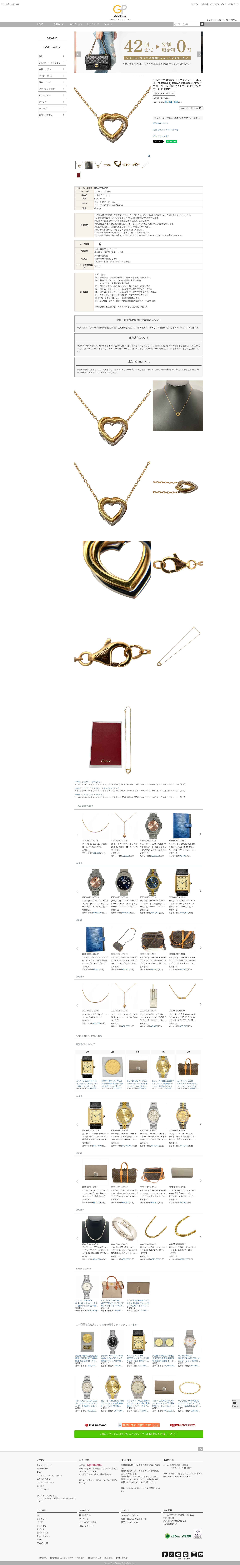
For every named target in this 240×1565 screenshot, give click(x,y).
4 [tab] (140, 75)
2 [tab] (136, 75)
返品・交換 (126, 1460)
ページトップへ (200, 1449)
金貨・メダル (45, 69)
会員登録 (204, 4)
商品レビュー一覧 (86, 1526)
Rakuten (186, 1559)
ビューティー (45, 95)
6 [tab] (144, 75)
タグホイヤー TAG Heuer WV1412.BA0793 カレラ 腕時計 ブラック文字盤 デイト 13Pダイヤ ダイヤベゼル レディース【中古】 (112, 1361)
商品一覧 (60, 24)
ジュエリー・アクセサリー (50, 63)
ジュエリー (41, 1519)
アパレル (43, 102)
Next (200, 54)
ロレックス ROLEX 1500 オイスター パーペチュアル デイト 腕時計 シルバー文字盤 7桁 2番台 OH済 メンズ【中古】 (86, 1406)
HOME (77, 782)
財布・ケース (45, 82)
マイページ (94, 24)
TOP (41, 24)
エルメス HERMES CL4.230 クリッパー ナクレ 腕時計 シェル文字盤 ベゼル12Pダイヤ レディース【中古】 (86, 1305)
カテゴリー (42, 1510)
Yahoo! (178, 1559)
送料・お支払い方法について (133, 1519)
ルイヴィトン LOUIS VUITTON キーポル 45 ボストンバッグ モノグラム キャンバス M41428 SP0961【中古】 (188, 1086)
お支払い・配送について (55, 1498)
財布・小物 (41, 1526)
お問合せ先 (169, 1460)
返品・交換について (137, 1488)
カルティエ (99, 795)
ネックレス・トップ (111, 788)
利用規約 (80, 1558)
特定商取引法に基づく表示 (61, 1558)
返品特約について (160, 123)
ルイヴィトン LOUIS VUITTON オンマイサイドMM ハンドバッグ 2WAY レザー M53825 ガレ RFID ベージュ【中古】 (112, 1305)
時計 (41, 56)
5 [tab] (142, 75)
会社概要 (168, 1510)
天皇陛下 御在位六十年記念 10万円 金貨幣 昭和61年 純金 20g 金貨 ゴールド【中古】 (112, 1083)
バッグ (39, 1522)
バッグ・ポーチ (46, 76)
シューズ (43, 108)
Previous (78, 54)
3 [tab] (138, 75)
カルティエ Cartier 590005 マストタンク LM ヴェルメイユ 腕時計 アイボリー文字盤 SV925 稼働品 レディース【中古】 (87, 1086)
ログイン (195, 4)
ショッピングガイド (218, 4)
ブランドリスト (88, 795)
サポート (125, 1510)
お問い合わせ (234, 4)
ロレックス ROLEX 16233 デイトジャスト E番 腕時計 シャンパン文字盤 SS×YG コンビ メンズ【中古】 (112, 1406)
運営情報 (108, 1558)
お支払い (41, 1460)
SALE (39, 1539)
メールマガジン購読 (87, 1522)
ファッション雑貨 (47, 89)
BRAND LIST (42, 1543)
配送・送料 (84, 1460)
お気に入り (77, 24)
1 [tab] (134, 75)
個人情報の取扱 (94, 1558)
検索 (202, 24)
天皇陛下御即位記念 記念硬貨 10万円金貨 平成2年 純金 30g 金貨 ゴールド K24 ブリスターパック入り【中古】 (86, 1361)
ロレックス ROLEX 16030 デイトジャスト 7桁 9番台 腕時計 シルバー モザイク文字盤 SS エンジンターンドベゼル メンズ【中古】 (138, 1406)
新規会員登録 (85, 1515)
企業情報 (43, 1558)
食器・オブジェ (46, 115)
